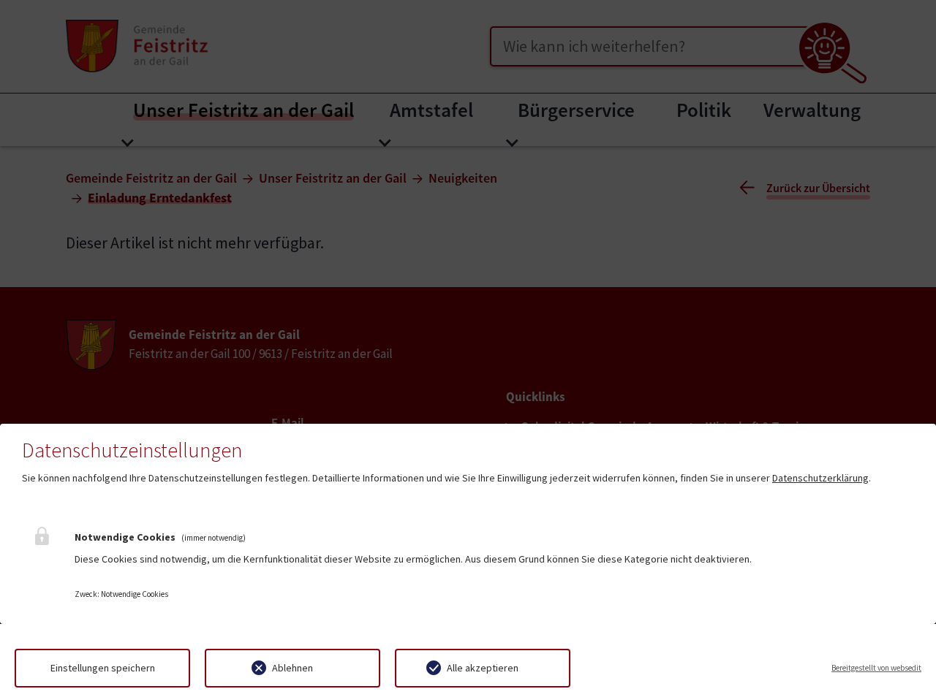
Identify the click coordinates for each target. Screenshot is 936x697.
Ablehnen (292, 667)
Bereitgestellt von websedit (876, 668)
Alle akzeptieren (482, 667)
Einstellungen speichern (102, 667)
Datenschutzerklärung (820, 477)
